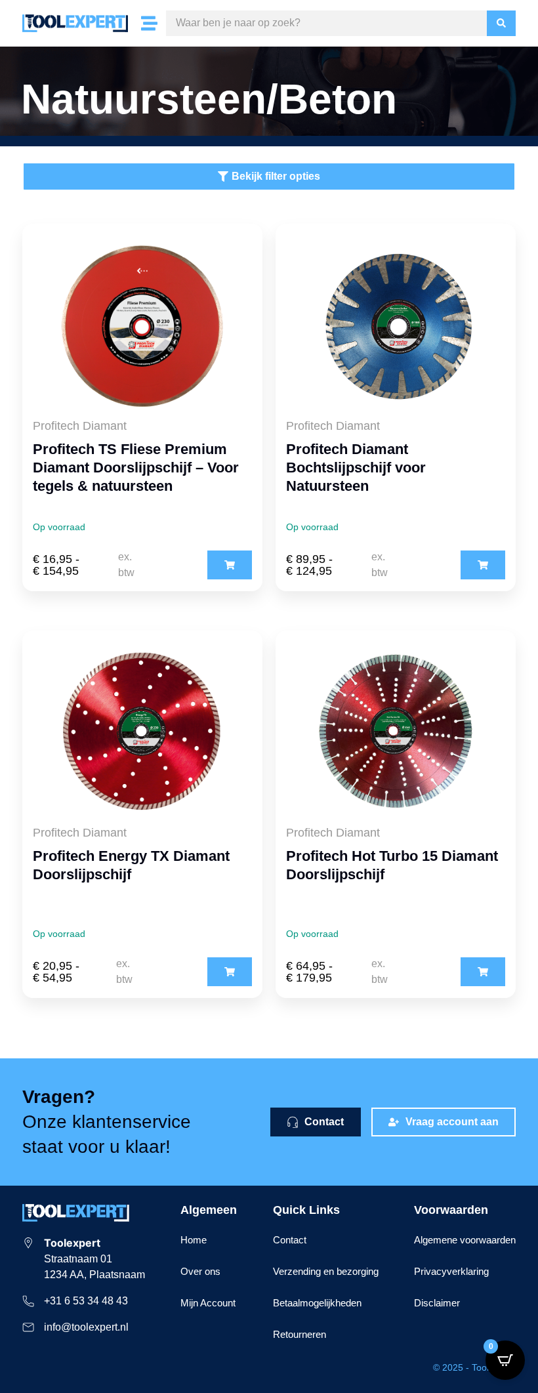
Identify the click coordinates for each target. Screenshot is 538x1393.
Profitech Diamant (80, 425)
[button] (229, 565)
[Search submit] (501, 23)
